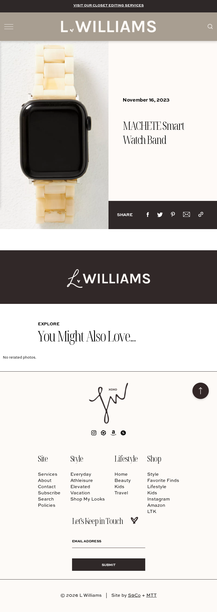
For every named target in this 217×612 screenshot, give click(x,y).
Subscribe (49, 493)
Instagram (158, 499)
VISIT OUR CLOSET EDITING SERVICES (108, 5)
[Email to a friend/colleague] (186, 215)
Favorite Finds (163, 480)
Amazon (156, 505)
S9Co (134, 595)
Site (42, 458)
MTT (151, 595)
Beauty (122, 480)
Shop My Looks (87, 499)
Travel (121, 493)
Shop (154, 458)
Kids (119, 486)
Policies (46, 505)
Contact (47, 486)
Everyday (80, 474)
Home (121, 474)
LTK (151, 511)
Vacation (80, 493)
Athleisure (81, 480)
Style (76, 458)
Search (46, 499)
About (44, 480)
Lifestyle (125, 458)
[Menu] (8, 26)
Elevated (80, 486)
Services (47, 474)
